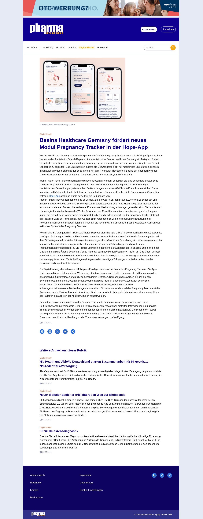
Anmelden (168, 29)
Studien (72, 47)
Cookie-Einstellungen (91, 490)
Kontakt (34, 490)
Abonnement (149, 29)
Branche (60, 47)
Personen (102, 47)
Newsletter (35, 482)
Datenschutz (86, 482)
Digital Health (86, 47)
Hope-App (54, 196)
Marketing (48, 47)
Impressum (85, 475)
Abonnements (37, 475)
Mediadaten (36, 497)
